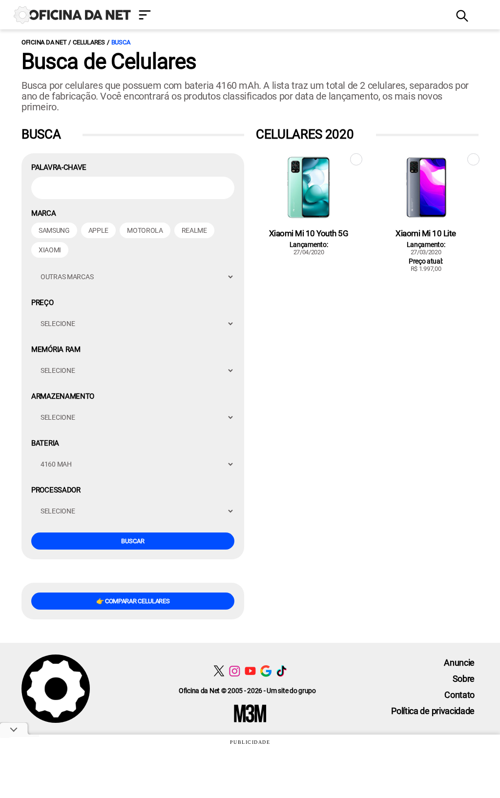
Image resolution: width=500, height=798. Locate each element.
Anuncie (459, 662)
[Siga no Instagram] (235, 671)
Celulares (89, 42)
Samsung (54, 230)
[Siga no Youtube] (250, 671)
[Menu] (290, 15)
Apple (98, 230)
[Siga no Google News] (266, 671)
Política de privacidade (433, 711)
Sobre (464, 679)
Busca (120, 42)
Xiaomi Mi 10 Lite (426, 233)
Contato (459, 695)
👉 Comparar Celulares (133, 601)
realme (194, 230)
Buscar (133, 541)
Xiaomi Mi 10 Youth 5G (309, 233)
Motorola (145, 230)
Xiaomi (50, 250)
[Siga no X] (219, 671)
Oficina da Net (43, 42)
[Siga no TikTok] (281, 671)
